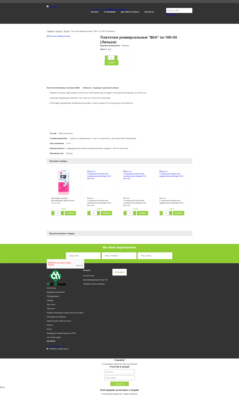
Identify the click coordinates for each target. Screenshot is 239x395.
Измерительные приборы (94, 284)
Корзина (172, 14)
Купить (111, 63)
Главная (50, 31)
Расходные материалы (56, 317)
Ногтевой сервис (54, 337)
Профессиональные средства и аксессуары (65, 312)
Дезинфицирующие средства (95, 280)
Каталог (94, 12)
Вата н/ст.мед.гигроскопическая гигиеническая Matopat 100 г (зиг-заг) (99, 201)
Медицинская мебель (56, 292)
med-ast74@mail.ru (119, 9)
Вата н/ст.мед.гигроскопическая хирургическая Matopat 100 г (171, 200)
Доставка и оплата (130, 12)
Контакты (149, 12)
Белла (66, 31)
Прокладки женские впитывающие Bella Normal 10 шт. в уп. (62, 200)
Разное (50, 325)
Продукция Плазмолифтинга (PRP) (61, 333)
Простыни (51, 304)
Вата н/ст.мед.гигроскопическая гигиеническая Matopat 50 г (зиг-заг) (135, 201)
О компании (109, 12)
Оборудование (53, 296)
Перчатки (51, 308)
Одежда (50, 300)
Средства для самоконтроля (59, 321)
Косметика (51, 288)
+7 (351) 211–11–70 (100, 9)
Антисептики (88, 275)
